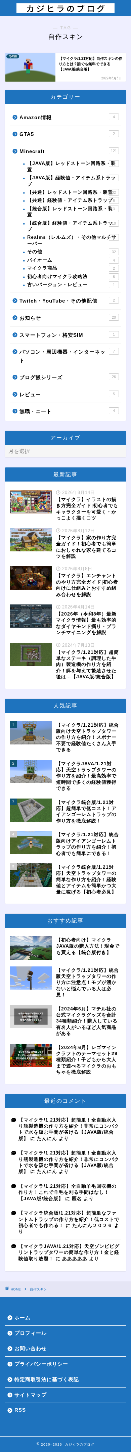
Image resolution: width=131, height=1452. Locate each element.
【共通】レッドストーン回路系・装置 (71, 192)
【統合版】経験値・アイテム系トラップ (71, 226)
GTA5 (67, 134)
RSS (20, 1410)
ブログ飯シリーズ (67, 377)
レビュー (67, 394)
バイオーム (71, 260)
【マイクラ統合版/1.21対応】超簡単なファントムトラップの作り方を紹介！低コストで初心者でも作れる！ (68, 1219)
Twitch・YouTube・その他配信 (67, 301)
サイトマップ (30, 1395)
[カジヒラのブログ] (65, 9)
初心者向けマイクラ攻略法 (71, 276)
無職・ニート (67, 411)
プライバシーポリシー (41, 1364)
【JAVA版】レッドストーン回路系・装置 (71, 166)
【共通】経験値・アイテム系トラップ (71, 200)
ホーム (22, 1317)
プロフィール (30, 1333)
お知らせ (67, 318)
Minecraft (68, 151)
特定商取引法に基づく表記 (46, 1379)
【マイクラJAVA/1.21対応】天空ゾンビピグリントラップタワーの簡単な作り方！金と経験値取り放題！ (69, 1252)
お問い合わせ (30, 1348)
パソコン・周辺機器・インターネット (67, 356)
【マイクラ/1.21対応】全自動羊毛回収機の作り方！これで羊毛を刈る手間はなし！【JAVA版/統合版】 (67, 1192)
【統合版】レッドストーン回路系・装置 (71, 211)
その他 (71, 251)
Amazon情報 (67, 117)
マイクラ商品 (71, 268)
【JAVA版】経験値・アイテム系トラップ (71, 180)
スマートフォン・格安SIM (67, 335)
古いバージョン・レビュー (71, 284)
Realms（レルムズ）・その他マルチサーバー (72, 240)
